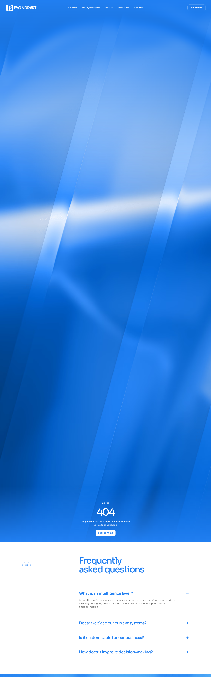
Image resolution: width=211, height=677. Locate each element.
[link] (70, 653)
